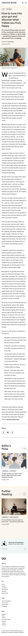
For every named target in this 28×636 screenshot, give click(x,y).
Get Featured (5, 589)
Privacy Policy (5, 602)
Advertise (4, 591)
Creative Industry (14, 517)
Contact (4, 586)
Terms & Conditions (6, 601)
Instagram (4, 614)
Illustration (13, 471)
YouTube (4, 617)
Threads (4, 623)
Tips (3, 9)
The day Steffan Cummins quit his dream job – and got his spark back (13, 521)
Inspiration (5, 471)
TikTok (3, 616)
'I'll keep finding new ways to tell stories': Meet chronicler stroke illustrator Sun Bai (12, 475)
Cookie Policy (5, 604)
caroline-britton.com (13, 419)
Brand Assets (5, 593)
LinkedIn (4, 621)
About (3, 584)
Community (4, 588)
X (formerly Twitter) (6, 619)
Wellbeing (9, 9)
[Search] (22, 2)
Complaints (4, 606)
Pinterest (4, 625)
